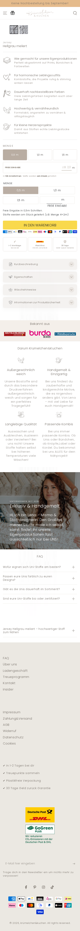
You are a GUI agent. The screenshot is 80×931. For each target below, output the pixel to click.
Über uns (10, 664)
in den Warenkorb (40, 225)
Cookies (9, 743)
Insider (8, 689)
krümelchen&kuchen (33, 923)
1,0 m (40, 155)
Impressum (11, 712)
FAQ (6, 658)
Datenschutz (13, 737)
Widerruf (10, 731)
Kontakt (9, 683)
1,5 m (65, 155)
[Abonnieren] (75, 864)
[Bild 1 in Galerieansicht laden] (14, 29)
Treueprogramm (16, 677)
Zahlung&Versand (17, 718)
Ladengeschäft (15, 670)
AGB (6, 725)
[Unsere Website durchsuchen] (75, 13)
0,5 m (14, 155)
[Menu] (5, 13)
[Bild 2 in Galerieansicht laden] (23, 29)
